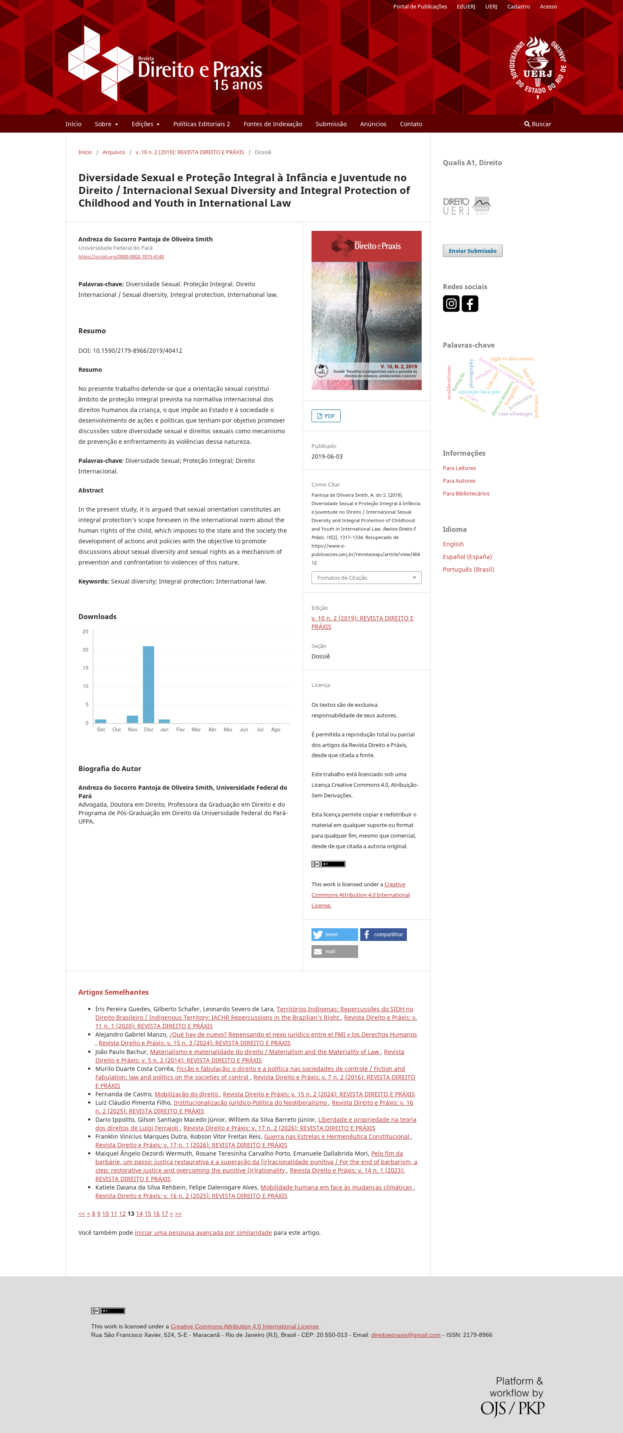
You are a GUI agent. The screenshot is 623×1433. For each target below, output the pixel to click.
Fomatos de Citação (342, 577)
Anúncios (373, 124)
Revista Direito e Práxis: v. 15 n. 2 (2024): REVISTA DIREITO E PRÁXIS (319, 1094)
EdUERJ (466, 6)
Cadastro (518, 6)
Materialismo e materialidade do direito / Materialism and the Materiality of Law (265, 1052)
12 (122, 1213)
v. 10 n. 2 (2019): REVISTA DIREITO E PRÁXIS (190, 152)
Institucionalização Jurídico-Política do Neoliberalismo (251, 1102)
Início (73, 124)
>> (178, 1213)
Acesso (548, 6)
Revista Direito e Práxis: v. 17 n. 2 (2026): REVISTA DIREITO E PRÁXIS (279, 1128)
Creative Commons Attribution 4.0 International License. (361, 894)
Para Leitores (459, 468)
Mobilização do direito (187, 1094)
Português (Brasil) (468, 569)
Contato (411, 124)
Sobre (104, 124)
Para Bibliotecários (466, 493)
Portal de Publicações (420, 6)
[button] (335, 934)
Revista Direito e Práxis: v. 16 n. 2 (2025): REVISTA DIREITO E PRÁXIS (191, 1196)
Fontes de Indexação (273, 124)
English (453, 544)
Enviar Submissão (473, 251)
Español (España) (467, 557)
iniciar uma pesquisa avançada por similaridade (203, 1232)
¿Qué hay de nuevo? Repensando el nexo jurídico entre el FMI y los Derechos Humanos (293, 1034)
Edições (143, 124)
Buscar (540, 124)
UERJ (491, 6)
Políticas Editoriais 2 (201, 124)
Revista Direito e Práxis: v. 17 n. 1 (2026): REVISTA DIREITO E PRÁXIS (191, 1145)
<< (81, 1213)
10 (105, 1213)
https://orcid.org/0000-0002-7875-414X (121, 257)
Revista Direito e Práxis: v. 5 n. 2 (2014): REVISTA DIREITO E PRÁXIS (249, 1056)
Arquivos (114, 152)
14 (139, 1213)
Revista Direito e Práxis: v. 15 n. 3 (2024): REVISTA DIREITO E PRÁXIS (195, 1043)
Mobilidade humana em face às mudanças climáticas (337, 1187)
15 (148, 1213)
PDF (329, 416)
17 (164, 1213)
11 (114, 1213)
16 (156, 1213)
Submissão (331, 124)
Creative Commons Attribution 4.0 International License (245, 1326)
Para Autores (459, 480)
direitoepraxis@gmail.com (406, 1334)
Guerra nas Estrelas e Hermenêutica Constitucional (337, 1136)
